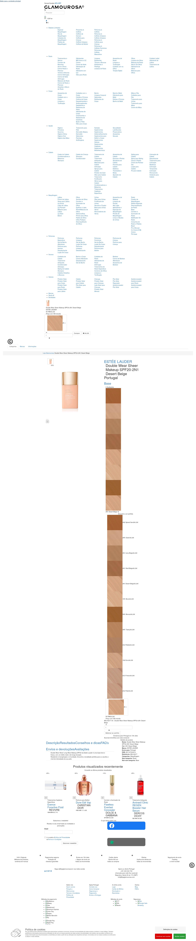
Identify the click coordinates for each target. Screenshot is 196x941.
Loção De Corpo (63, 252)
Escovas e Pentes (118, 158)
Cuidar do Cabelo (63, 154)
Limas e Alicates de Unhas (118, 219)
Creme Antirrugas (63, 75)
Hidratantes (80, 58)
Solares (50, 277)
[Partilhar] (47, 419)
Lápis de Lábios (63, 205)
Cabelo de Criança (82, 154)
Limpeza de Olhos (137, 60)
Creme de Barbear (119, 259)
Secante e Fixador (100, 205)
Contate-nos (93, 887)
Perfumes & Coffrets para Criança (98, 42)
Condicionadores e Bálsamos (64, 157)
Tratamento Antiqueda (98, 159)
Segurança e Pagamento (93, 892)
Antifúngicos (80, 140)
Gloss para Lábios (63, 201)
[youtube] (45, 871)
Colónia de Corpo (81, 99)
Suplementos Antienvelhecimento (100, 133)
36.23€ (86, 333)
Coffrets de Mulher (82, 44)
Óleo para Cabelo (100, 175)
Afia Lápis (116, 205)
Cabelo (50, 152)
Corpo (50, 91)
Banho (96, 93)
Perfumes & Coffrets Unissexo (100, 35)
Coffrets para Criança (80, 39)
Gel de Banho (62, 242)
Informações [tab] (32, 346)
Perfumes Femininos (97, 239)
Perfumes (51, 236)
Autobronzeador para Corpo (136, 286)
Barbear (115, 256)
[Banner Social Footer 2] (126, 842)
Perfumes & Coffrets (98, 31)
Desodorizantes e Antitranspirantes (81, 102)
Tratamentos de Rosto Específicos (100, 268)
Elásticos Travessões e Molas (117, 171)
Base (132, 209)
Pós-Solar (116, 279)
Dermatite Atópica (82, 132)
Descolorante (154, 158)
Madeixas (153, 165)
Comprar (77, 333)
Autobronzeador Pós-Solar (118, 286)
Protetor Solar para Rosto (62, 286)
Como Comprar (94, 889)
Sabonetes (97, 97)
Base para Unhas (100, 207)
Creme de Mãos (136, 107)
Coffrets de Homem (79, 35)
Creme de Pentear (137, 162)
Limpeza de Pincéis (116, 202)
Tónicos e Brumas (63, 73)
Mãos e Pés (135, 93)
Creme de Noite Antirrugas (63, 78)
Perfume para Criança (117, 243)
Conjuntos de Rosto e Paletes (136, 223)
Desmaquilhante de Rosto (136, 206)
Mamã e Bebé (117, 93)
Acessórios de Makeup (117, 198)
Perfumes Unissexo (79, 239)
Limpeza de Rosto (100, 69)
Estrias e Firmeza (118, 99)
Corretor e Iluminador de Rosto (135, 214)
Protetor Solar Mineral (98, 290)
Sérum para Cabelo (98, 182)
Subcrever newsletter (70, 843)
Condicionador (80, 158)
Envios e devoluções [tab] (60, 749)
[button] (55, 323)
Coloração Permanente (154, 172)
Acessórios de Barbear (117, 264)
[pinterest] (48, 871)
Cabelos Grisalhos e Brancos (64, 274)
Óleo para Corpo (81, 124)
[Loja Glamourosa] (98, 7)
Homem (51, 254)
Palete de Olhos (81, 218)
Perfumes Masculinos (61, 239)
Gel (132, 165)
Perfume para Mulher (98, 249)
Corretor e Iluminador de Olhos (80, 203)
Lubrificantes (117, 130)
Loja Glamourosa (48, 353)
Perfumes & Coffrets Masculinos (98, 52)
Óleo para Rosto (81, 75)
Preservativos (117, 132)
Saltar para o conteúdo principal (10, 1)
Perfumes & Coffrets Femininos (100, 47)
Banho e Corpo (81, 256)
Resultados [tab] (67, 742)
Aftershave (61, 244)
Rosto (50, 56)
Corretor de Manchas (61, 63)
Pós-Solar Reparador (116, 282)
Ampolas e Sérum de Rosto (63, 88)
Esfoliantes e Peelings (98, 65)
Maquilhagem (52, 195)
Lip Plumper (61, 207)
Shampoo (61, 160)
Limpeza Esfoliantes (97, 59)
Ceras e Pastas (136, 160)
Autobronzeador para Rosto (136, 282)
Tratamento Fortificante (98, 178)
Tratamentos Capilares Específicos (98, 191)
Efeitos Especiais (136, 203)
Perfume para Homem (62, 247)
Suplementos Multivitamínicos (99, 149)
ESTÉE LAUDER (118, 361)
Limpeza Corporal (100, 95)
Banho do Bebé (118, 101)
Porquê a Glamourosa (70, 890)
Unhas (96, 197)
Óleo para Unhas (99, 199)
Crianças (97, 279)
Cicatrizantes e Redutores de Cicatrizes (81, 118)
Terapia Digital (117, 71)
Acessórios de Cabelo (117, 155)
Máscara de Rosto (64, 81)
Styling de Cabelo (63, 269)
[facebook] (50, 871)
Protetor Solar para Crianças (99, 282)
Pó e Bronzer (135, 228)
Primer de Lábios (63, 199)
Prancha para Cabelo (117, 166)
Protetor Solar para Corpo (62, 282)
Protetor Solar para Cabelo (80, 282)
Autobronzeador (136, 279)
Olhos (133, 58)
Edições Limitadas (54, 28)
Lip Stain (60, 214)
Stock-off (51, 295)
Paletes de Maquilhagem (62, 43)
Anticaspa (97, 167)
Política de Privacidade (61, 837)
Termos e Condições (54, 839)
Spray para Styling (137, 158)
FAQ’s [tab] (105, 742)
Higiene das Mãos (63, 138)
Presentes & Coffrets (80, 31)
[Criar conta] (46, 21)
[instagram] (47, 871)
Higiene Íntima (62, 134)
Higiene (60, 128)
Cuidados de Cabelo (62, 257)
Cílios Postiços (80, 220)
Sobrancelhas (80, 214)
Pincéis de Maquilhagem (117, 215)
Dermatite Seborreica (79, 135)
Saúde (50, 126)
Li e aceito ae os (58, 838)
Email (46, 829)
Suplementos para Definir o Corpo (100, 137)
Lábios (60, 197)
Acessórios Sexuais (116, 135)
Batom (60, 216)
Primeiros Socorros (61, 131)
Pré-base (134, 234)
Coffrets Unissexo (81, 42)
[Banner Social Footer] (126, 826)
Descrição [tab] (53, 742)
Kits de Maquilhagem (62, 35)
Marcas (50, 293)
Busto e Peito (80, 122)
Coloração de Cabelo (154, 155)
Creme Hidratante (82, 259)
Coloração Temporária (153, 168)
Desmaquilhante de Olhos (81, 223)
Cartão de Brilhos (117, 889)
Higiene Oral (62, 136)
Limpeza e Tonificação (116, 63)
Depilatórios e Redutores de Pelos (80, 107)
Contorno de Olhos (100, 271)
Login (114, 887)
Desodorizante (62, 250)
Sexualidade (117, 128)
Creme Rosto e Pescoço (62, 70)
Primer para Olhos (82, 216)
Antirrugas (97, 265)
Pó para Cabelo (136, 171)
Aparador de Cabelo (117, 176)
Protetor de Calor (100, 173)
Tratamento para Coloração (155, 161)
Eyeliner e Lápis (81, 207)
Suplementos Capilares (98, 145)
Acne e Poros (62, 66)
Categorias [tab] (12, 346)
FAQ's (137, 889)
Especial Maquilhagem (62, 31)
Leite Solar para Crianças (99, 286)
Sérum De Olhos (136, 64)
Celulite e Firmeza (82, 97)
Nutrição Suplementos (98, 129)
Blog (136, 887)
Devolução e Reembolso (116, 892)
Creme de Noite (81, 64)
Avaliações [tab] (81, 749)
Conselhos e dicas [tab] (88, 742)
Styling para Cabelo (135, 155)
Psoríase (79, 138)
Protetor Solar (62, 279)
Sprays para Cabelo (98, 170)
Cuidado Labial (154, 58)
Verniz (96, 209)
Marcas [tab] (22, 346)
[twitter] (51, 871)
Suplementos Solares (98, 141)
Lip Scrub (61, 203)
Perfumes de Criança (117, 239)
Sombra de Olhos (81, 199)
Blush (133, 226)
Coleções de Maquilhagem (62, 39)
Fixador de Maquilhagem (135, 200)
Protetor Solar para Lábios (62, 290)
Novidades (51, 297)
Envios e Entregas (95, 895)
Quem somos (70, 887)
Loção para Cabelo (135, 168)
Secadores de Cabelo (117, 161)
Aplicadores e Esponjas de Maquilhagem (117, 209)
